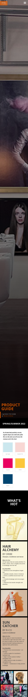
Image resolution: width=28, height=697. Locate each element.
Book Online (8, 416)
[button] (25, 3)
